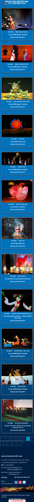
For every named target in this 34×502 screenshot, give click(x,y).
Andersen (21, 241)
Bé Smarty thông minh (21, 423)
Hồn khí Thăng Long (21, 204)
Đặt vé (3, 481)
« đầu (5, 438)
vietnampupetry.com (14, 474)
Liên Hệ (4, 42)
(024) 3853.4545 (17, 501)
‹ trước (13, 438)
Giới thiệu (4, 11)
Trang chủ (4, 6)
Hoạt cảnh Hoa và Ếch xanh (21, 101)
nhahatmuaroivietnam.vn (15, 472)
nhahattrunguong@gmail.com (14, 469)
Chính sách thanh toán (7, 483)
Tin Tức (4, 36)
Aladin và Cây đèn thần (21, 64)
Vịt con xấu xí (21, 276)
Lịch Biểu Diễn (4, 28)
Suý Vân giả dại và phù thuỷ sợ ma (21, 313)
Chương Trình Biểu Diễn (4, 19)
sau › (9, 443)
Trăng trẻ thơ (22, 167)
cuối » (17, 443)
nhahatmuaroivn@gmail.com (14, 467)
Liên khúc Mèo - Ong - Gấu (21, 351)
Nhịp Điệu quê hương (22, 32)
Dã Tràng (21, 139)
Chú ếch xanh (21, 386)
